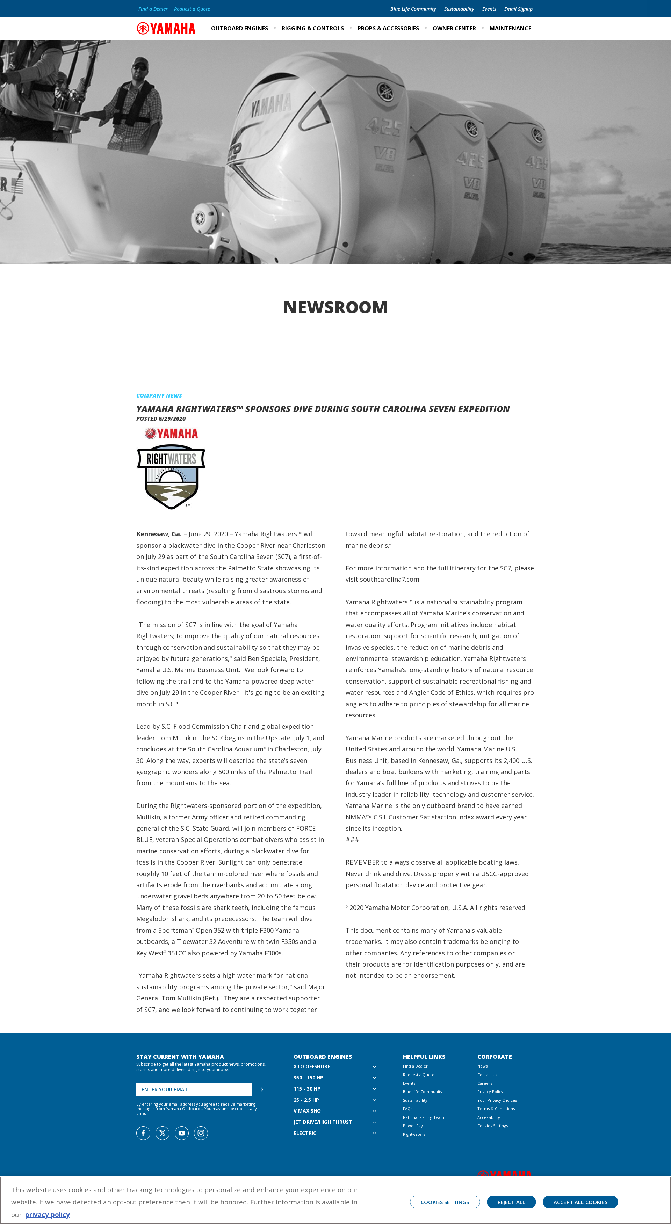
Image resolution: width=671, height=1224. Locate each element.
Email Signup (518, 9)
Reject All (512, 1201)
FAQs (407, 1108)
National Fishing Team (423, 1117)
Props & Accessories (388, 28)
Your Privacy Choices (497, 1100)
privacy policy (47, 1214)
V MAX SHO (307, 1111)
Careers (484, 1083)
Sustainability (459, 9)
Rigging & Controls (313, 28)
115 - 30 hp (307, 1089)
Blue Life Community (413, 9)
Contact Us (487, 1074)
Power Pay (413, 1125)
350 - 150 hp (308, 1078)
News (482, 1066)
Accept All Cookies (580, 1201)
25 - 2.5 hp (306, 1100)
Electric (305, 1133)
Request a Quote (192, 9)
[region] (335, 1200)
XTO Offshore (312, 1067)
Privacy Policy (490, 1091)
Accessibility (488, 1117)
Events (489, 9)
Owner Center (454, 28)
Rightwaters (414, 1134)
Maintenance (510, 28)
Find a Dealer (153, 9)
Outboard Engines (239, 28)
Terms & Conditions (496, 1108)
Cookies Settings (492, 1125)
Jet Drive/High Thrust (323, 1122)
